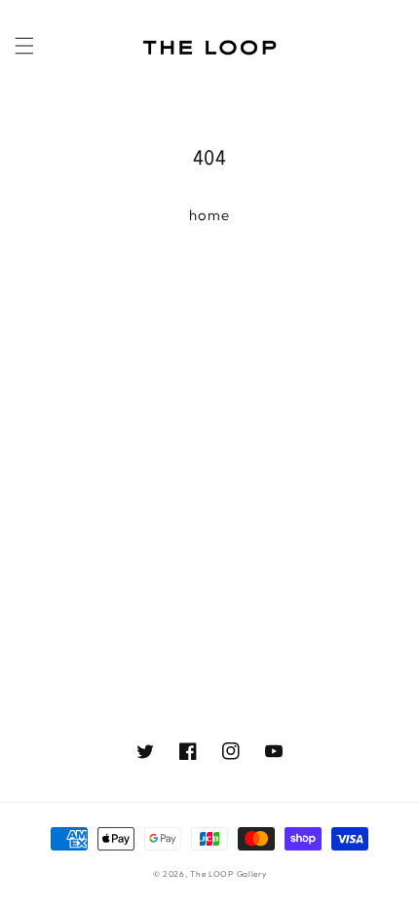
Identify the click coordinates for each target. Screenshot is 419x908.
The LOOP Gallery (228, 874)
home (209, 215)
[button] (24, 45)
